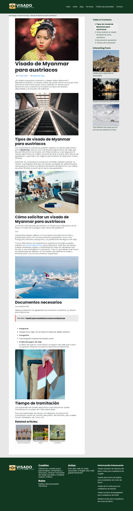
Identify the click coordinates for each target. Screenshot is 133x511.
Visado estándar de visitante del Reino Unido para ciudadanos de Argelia (111, 471)
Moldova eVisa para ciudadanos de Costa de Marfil (111, 500)
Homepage (13, 16)
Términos (89, 7)
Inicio (68, 7)
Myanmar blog (23, 16)
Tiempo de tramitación (106, 43)
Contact (119, 7)
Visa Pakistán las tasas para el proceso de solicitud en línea (105, 128)
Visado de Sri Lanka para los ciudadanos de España (109, 487)
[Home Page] (22, 7)
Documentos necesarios (106, 40)
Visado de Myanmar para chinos (106, 101)
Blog (81, 7)
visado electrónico (34, 245)
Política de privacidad (105, 7)
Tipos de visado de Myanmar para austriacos (104, 27)
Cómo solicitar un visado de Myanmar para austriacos (106, 35)
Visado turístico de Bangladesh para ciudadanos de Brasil (110, 493)
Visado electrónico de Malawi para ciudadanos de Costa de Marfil (110, 480)
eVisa (75, 7)
